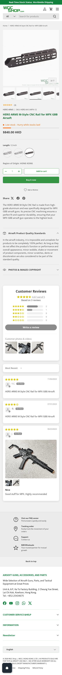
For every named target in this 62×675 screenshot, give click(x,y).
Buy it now (31, 180)
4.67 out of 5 (38, 296)
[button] (51, 9)
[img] (11, 379)
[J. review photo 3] (16, 482)
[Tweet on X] (12, 198)
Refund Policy (38, 668)
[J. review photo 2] (8, 482)
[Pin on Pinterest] (24, 198)
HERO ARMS (8, 109)
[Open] (7, 668)
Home (5, 26)
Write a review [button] (31, 327)
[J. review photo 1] (31, 459)
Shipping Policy (24, 668)
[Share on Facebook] (18, 198)
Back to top (31, 561)
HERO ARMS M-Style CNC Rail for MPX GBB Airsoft (28, 26)
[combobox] (31, 16)
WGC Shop (12, 659)
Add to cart (41, 171)
